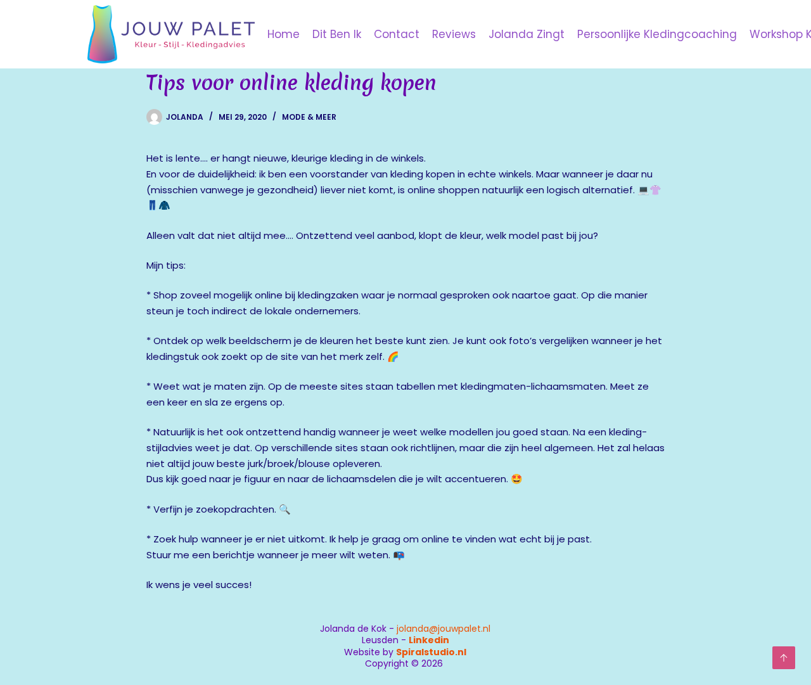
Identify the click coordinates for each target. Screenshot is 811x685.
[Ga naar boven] (783, 657)
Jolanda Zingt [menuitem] (527, 34)
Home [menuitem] (283, 34)
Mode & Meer (309, 117)
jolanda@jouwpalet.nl (443, 628)
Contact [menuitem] (396, 34)
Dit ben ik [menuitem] (336, 34)
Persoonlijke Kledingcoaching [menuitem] (657, 34)
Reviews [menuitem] (454, 34)
